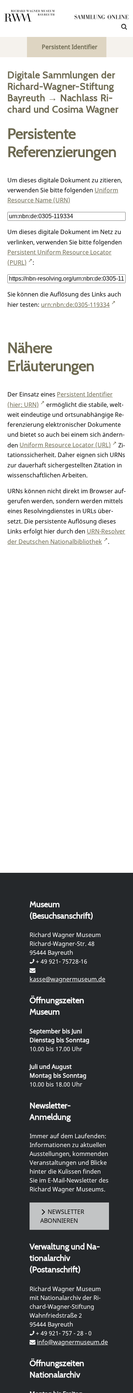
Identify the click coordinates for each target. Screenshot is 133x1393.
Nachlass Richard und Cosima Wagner (62, 103)
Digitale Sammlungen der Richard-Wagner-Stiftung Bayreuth (61, 86)
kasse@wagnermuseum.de (67, 979)
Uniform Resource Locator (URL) (65, 445)
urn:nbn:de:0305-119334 (75, 305)
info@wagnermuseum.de (72, 1342)
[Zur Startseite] (101, 18)
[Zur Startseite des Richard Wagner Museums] (29, 20)
